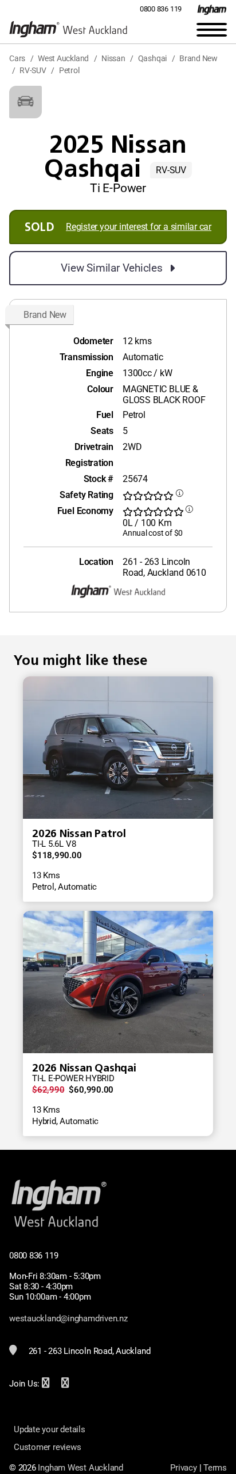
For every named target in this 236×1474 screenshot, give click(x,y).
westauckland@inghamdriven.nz (68, 1318)
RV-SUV (32, 70)
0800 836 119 (161, 9)
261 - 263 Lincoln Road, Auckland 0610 (164, 567)
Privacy (183, 1468)
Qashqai (152, 58)
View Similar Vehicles (111, 267)
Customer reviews (47, 1447)
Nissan (113, 58)
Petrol (69, 70)
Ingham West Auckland (80, 1468)
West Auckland (63, 58)
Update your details (49, 1429)
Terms (215, 1468)
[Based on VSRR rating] (179, 496)
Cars (17, 58)
